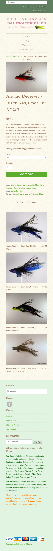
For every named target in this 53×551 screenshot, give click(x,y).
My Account (39, 11)
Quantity (9, 163)
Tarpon (28, 188)
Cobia (13, 185)
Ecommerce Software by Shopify (19, 544)
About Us (26, 45)
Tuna (34, 188)
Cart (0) (28, 7)
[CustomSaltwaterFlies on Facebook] (9, 407)
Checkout (40, 7)
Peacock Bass (12, 188)
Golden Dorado (22, 185)
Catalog (27, 40)
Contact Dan (26, 49)
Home (27, 36)
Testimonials (11, 429)
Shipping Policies (13, 424)
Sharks (21, 188)
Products (16, 56)
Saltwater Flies (17, 191)
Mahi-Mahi (39, 185)
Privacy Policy (12, 420)
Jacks (31, 185)
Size (8, 154)
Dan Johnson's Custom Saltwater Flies (28, 194)
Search (9, 415)
